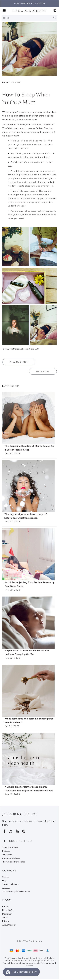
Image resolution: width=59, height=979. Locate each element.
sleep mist (20, 202)
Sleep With (34, 349)
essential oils (46, 153)
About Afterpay (9, 925)
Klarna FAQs (7, 910)
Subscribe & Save (10, 847)
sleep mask (39, 140)
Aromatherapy (13, 349)
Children (24, 349)
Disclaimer (7, 914)
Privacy (5, 921)
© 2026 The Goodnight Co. (29, 941)
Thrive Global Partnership (13, 862)
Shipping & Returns (10, 884)
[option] (29, 3)
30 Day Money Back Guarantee (16, 891)
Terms (5, 917)
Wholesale (7, 854)
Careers (5, 906)
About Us (6, 888)
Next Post (42, 371)
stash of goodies (27, 211)
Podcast (6, 851)
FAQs (4, 880)
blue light (47, 178)
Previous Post (19, 362)
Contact (5, 877)
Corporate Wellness (11, 858)
